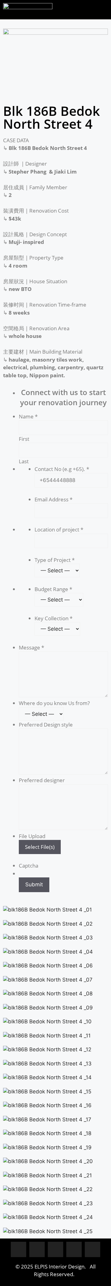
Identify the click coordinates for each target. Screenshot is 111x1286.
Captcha (28, 865)
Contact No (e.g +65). (62, 468)
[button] (83, 8)
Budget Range (53, 589)
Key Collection (53, 618)
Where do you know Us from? (54, 703)
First (24, 438)
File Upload (32, 836)
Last (24, 461)
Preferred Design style (46, 724)
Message (31, 647)
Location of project (59, 529)
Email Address (53, 499)
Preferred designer (42, 780)
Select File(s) (40, 846)
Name (28, 416)
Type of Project (55, 559)
